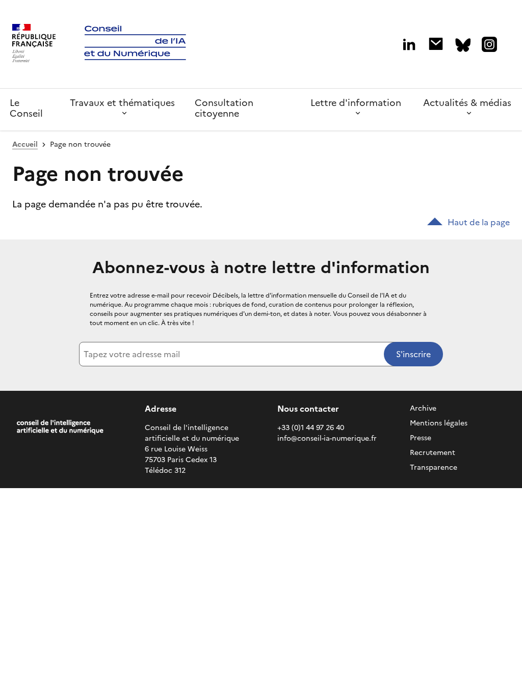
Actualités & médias (467, 103)
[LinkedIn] (409, 45)
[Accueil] (34, 44)
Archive (423, 408)
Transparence (433, 467)
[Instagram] (489, 44)
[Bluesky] (463, 45)
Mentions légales (438, 423)
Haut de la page (479, 222)
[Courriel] (436, 44)
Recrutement (432, 452)
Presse (420, 438)
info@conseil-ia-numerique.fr (327, 438)
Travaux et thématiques (122, 103)
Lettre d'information (355, 103)
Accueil (25, 144)
